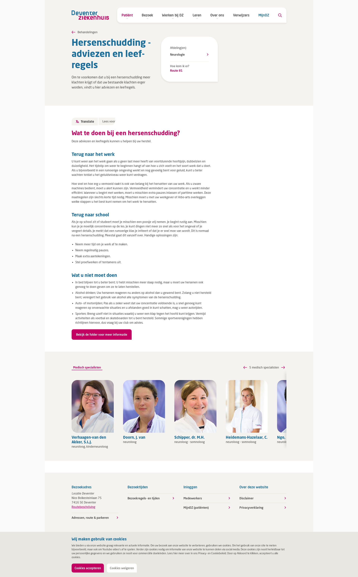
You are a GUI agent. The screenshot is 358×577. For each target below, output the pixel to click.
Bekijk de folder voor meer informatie (101, 334)
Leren (197, 15)
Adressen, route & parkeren (90, 517)
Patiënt (127, 15)
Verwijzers (241, 15)
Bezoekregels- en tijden (144, 498)
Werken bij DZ (173, 15)
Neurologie (177, 54)
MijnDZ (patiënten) (196, 507)
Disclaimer (246, 498)
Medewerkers (192, 498)
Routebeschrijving (83, 506)
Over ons (217, 15)
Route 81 (176, 70)
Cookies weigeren (122, 568)
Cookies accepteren (88, 568)
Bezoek (147, 15)
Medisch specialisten (87, 367)
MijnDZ (263, 15)
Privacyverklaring (251, 507)
